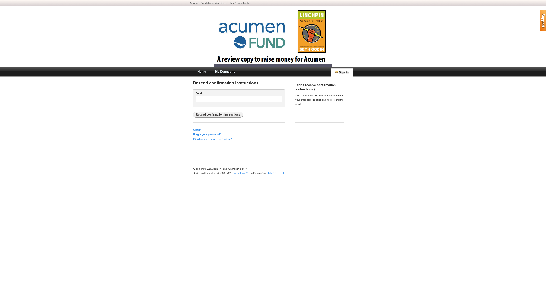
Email (199, 93)
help (543, 20)
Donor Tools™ (240, 173)
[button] (218, 115)
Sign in (344, 72)
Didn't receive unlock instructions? (213, 139)
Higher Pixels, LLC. (277, 173)
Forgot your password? (207, 134)
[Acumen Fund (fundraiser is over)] (273, 64)
